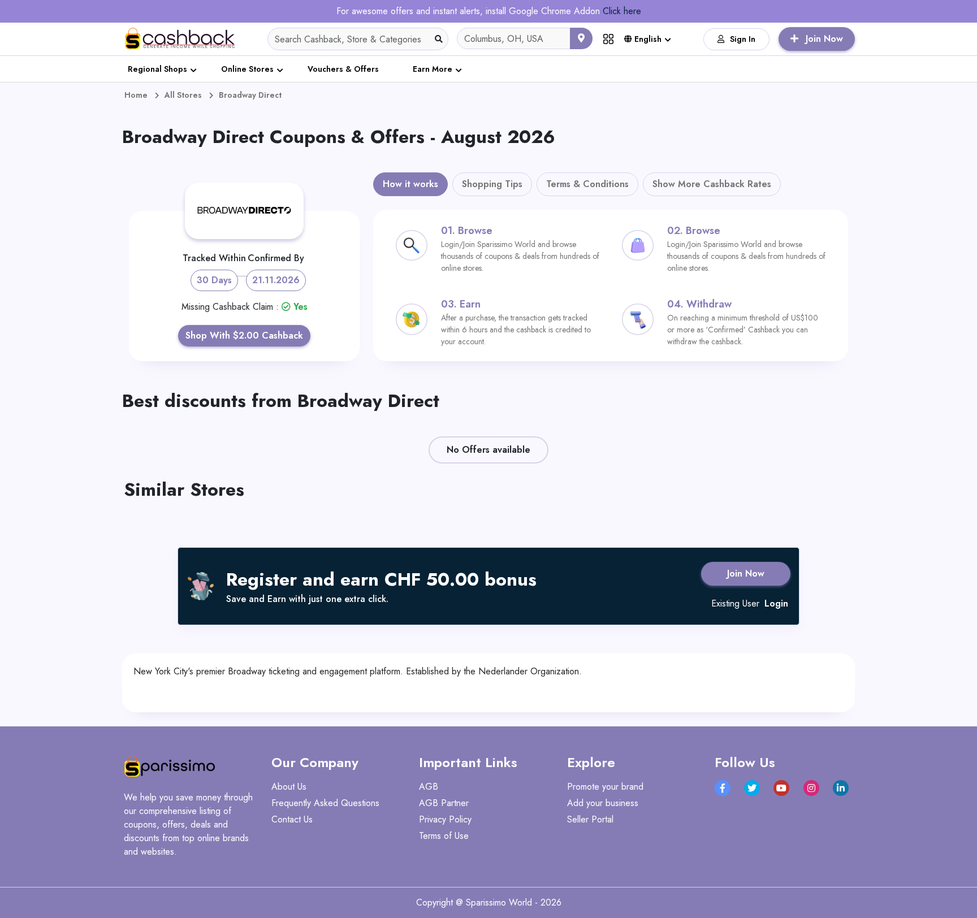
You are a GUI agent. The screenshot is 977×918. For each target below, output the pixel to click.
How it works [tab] (410, 183)
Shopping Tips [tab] (492, 183)
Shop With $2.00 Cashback (244, 335)
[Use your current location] (581, 38)
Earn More (432, 69)
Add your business (602, 802)
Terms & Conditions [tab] (587, 183)
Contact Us (292, 819)
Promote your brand (605, 786)
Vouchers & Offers (343, 69)
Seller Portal (590, 819)
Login (776, 603)
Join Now (745, 573)
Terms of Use (444, 835)
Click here (622, 11)
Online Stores (247, 69)
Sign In (742, 39)
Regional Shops (157, 69)
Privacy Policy (445, 819)
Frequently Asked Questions (325, 802)
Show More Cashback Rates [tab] (711, 183)
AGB (428, 786)
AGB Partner (444, 802)
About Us (288, 786)
